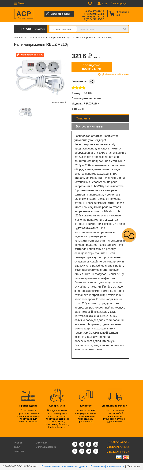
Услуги (17, 447)
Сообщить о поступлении (91, 67)
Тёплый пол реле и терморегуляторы (49, 37)
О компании (42, 442)
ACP (23, 14)
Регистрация (120, 3)
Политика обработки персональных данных (64, 466)
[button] (129, 235)
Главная (18, 37)
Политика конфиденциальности (107, 466)
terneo (97, 98)
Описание (83, 118)
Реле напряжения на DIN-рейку (94, 37)
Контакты (19, 451)
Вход (104, 3)
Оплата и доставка (46, 447)
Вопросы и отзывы (89, 126)
